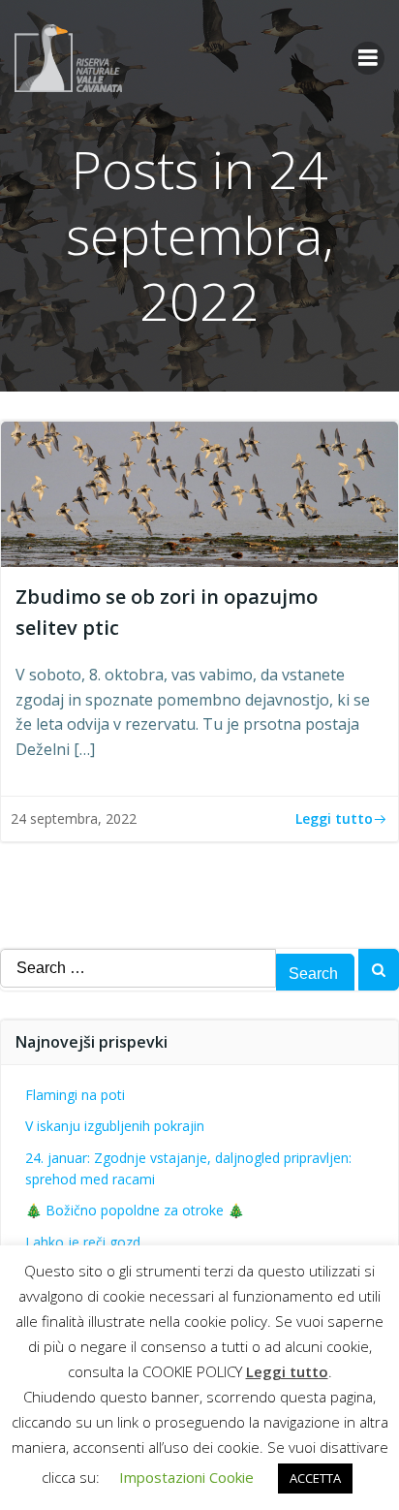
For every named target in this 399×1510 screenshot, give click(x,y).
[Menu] (368, 58)
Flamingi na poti (75, 1094)
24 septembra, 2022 (74, 818)
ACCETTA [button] (315, 1478)
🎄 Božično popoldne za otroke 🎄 (134, 1210)
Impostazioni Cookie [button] (186, 1477)
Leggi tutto (287, 1371)
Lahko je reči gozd (82, 1242)
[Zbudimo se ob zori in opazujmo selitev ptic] (199, 492)
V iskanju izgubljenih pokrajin (114, 1126)
